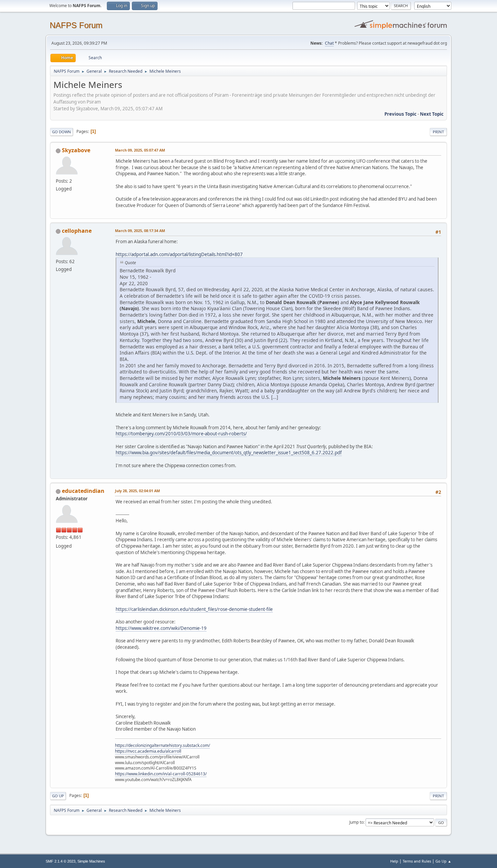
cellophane (77, 230)
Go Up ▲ (443, 861)
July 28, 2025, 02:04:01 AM (137, 490)
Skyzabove (76, 150)
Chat (329, 43)
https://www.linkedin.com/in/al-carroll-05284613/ (161, 774)
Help (394, 861)
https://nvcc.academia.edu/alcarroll (148, 751)
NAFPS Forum (76, 25)
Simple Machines (91, 861)
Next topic (432, 114)
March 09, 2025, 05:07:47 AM (140, 150)
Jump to (356, 822)
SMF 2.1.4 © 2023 (60, 861)
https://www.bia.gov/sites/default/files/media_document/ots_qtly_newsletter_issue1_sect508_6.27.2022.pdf (229, 453)
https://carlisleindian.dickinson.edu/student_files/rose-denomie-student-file (194, 609)
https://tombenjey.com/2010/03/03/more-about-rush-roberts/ (181, 434)
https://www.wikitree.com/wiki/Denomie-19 (161, 628)
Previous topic (400, 114)
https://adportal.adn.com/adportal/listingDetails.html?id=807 (179, 254)
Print (438, 131)
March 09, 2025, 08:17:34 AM (140, 230)
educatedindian (83, 491)
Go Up (58, 795)
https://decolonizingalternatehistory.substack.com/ (162, 745)
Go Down (61, 131)
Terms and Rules (417, 861)
